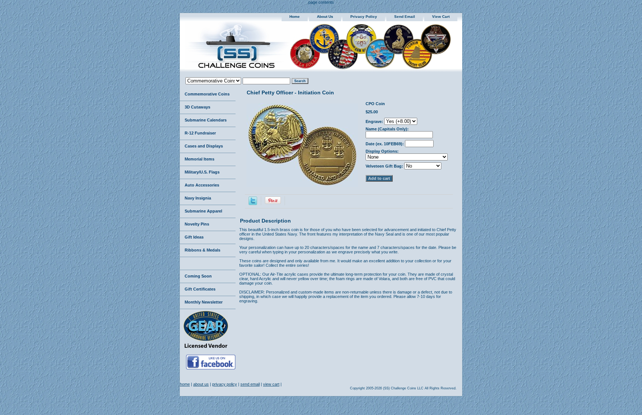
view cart (441, 16)
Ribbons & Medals (202, 250)
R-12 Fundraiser (200, 133)
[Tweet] (253, 203)
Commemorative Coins (207, 94)
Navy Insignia (198, 198)
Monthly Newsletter (204, 302)
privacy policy (363, 16)
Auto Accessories (202, 185)
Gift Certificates (200, 289)
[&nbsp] (208, 263)
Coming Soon (198, 276)
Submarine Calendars (206, 120)
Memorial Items (199, 159)
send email (404, 16)
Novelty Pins (197, 224)
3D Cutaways (197, 107)
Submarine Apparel (203, 211)
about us (325, 16)
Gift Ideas (194, 237)
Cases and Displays (204, 146)
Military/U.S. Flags (202, 172)
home (294, 16)
